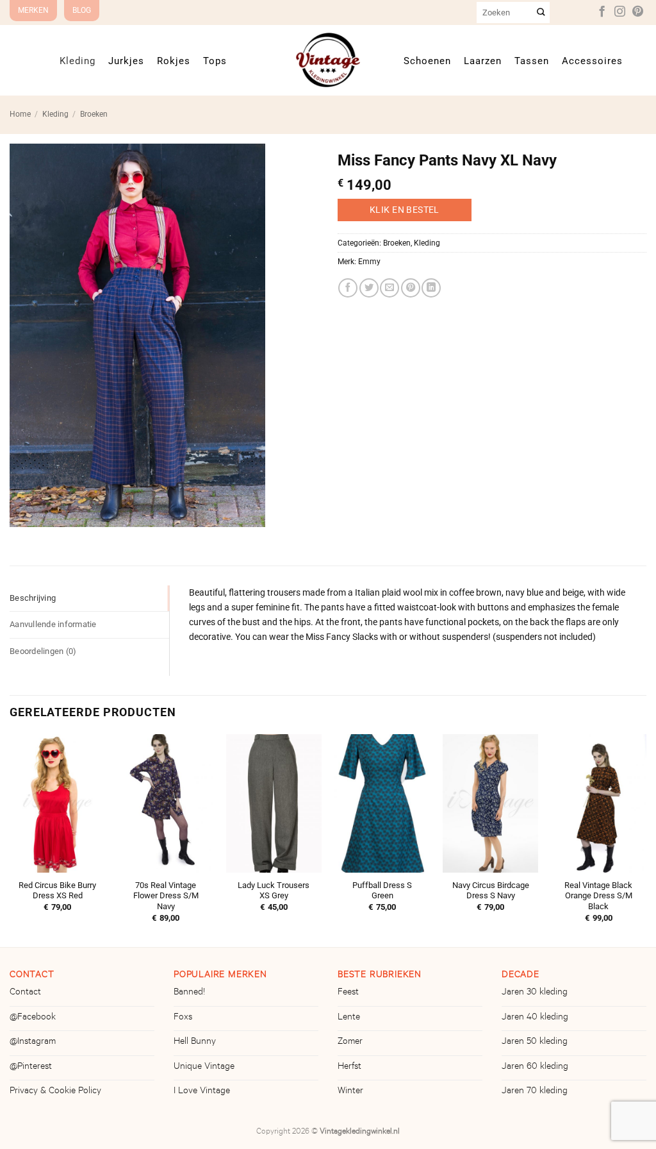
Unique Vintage (204, 1067)
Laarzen (483, 60)
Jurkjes (126, 60)
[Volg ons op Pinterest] (637, 12)
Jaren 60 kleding (535, 1067)
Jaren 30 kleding (535, 993)
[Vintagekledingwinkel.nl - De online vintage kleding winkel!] (328, 60)
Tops (215, 60)
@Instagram (33, 1042)
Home (20, 114)
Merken (33, 10)
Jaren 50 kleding (535, 1042)
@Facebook (33, 1018)
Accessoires (592, 60)
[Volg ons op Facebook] (601, 12)
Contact (25, 993)
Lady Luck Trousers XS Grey (273, 890)
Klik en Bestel (404, 210)
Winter (350, 1092)
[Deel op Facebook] (347, 288)
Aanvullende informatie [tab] (53, 624)
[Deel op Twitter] (369, 288)
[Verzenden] (541, 12)
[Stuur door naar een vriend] (389, 288)
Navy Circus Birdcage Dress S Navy (490, 890)
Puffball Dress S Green (382, 890)
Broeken (94, 114)
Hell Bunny (195, 1042)
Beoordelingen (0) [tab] (43, 651)
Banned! (189, 993)
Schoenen (427, 60)
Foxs (183, 1018)
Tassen (531, 60)
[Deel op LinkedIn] (431, 288)
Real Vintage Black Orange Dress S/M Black (598, 896)
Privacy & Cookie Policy (55, 1092)
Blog (81, 10)
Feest (348, 993)
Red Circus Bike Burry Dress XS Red (57, 890)
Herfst (349, 1067)
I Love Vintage (202, 1092)
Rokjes (173, 60)
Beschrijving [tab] (33, 598)
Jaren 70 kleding (535, 1092)
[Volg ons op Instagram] (619, 12)
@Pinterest (31, 1067)
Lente (349, 1018)
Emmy (369, 261)
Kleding (77, 60)
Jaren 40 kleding (535, 1018)
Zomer (350, 1042)
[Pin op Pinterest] (410, 288)
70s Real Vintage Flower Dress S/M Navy (166, 896)
